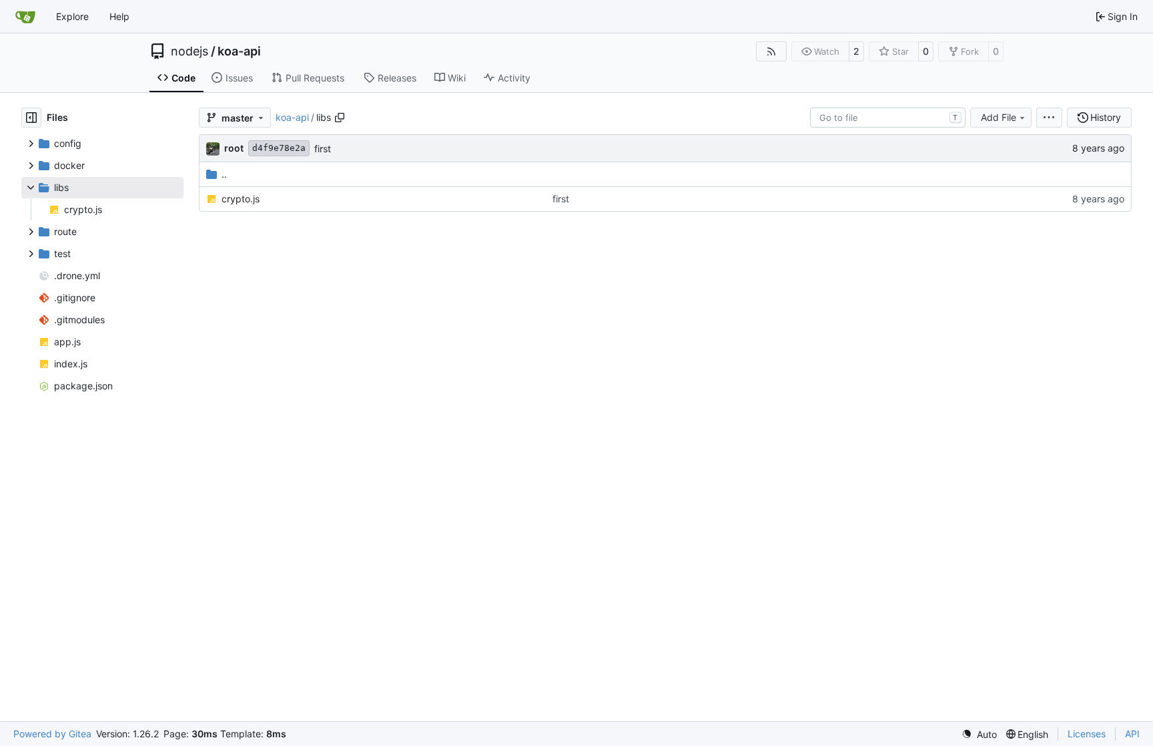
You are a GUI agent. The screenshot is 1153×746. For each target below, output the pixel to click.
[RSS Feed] (771, 51)
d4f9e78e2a (279, 148)
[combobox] (888, 118)
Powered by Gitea (52, 733)
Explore (72, 16)
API (1132, 733)
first (322, 148)
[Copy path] (339, 117)
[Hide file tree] (31, 118)
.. (224, 174)
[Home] (25, 17)
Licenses (1087, 733)
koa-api (239, 51)
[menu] (1049, 118)
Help (119, 16)
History (1105, 117)
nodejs (189, 51)
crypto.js (241, 198)
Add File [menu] (998, 117)
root (234, 148)
